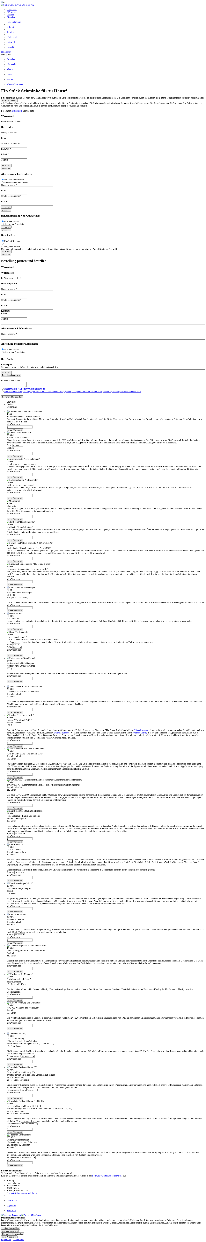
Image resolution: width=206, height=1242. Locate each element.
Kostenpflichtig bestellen (12, 397)
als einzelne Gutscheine (14, 224)
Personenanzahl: (14, 1056)
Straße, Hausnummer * (11, 143)
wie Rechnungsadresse (14, 179)
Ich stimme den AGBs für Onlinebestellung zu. (24, 389)
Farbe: (9, 445)
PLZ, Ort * (6, 149)
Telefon (4, 160)
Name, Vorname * (9, 132)
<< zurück (6, 165)
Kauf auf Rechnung (13, 241)
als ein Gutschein (11, 221)
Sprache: (10, 833)
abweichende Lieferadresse (16, 182)
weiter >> (6, 168)
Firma (3, 138)
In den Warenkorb (15, 430)
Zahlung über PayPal (10, 246)
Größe (9, 448)
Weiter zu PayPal (9, 101)
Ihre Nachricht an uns (10, 380)
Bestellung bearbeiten (11, 375)
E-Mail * (5, 154)
